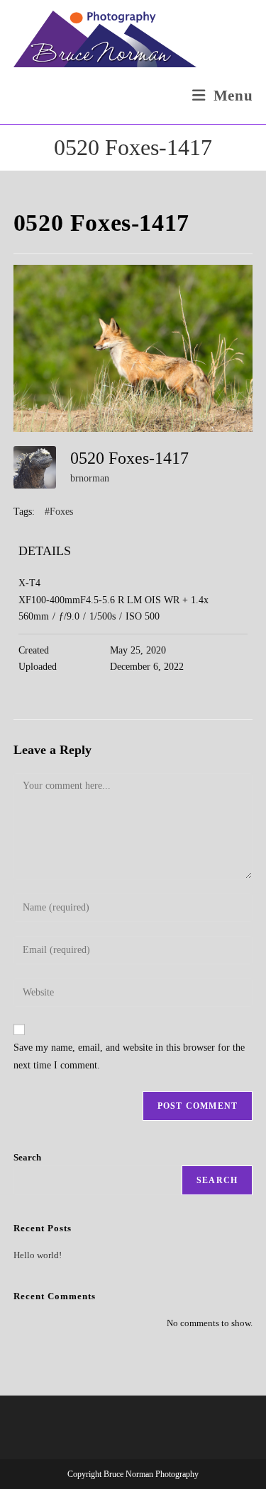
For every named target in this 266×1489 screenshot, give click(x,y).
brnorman (89, 478)
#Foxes (59, 511)
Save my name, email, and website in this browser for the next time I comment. (129, 1056)
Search (27, 1157)
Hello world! (37, 1255)
